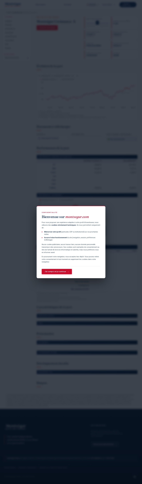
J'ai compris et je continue (57, 272)
